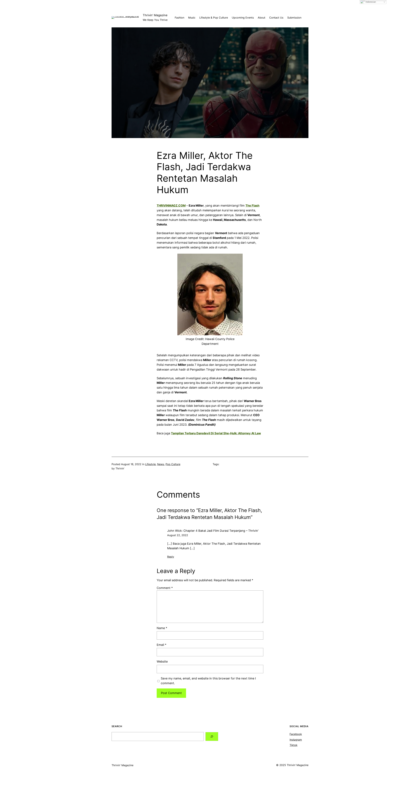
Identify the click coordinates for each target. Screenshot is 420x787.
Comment (165, 588)
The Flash (252, 205)
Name (162, 628)
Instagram (296, 739)
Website (162, 661)
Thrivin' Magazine (155, 15)
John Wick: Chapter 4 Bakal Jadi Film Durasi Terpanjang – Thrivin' (213, 530)
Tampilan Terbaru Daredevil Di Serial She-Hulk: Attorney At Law (216, 433)
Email (161, 644)
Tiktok (293, 745)
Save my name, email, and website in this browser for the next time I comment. (208, 681)
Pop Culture (173, 464)
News (160, 464)
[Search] (211, 736)
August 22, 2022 (177, 535)
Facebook (296, 734)
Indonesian (370, 2)
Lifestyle (150, 464)
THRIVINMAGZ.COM (171, 205)
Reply (170, 556)
